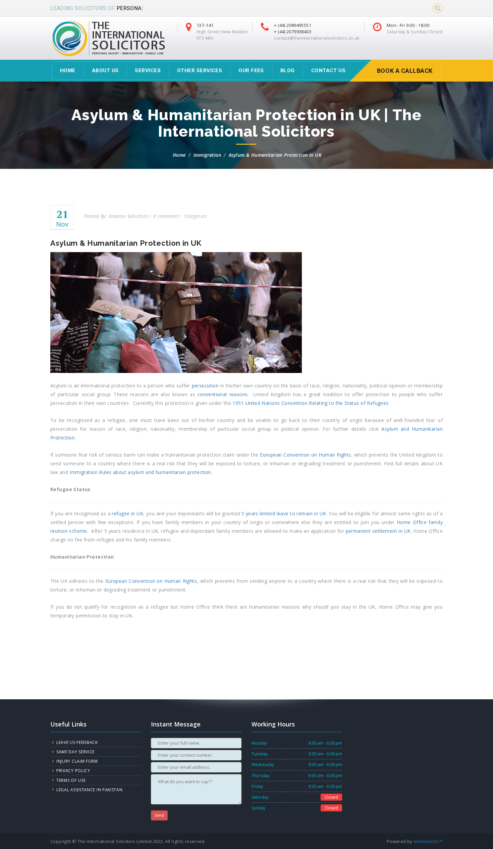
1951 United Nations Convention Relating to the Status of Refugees (310, 403)
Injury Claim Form (77, 761)
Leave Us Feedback (77, 742)
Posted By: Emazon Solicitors (116, 216)
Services (148, 70)
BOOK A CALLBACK (405, 70)
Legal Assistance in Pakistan (89, 790)
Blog (287, 70)
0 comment (165, 216)
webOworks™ (428, 841)
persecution (205, 385)
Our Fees (251, 70)
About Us (105, 70)
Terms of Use (71, 780)
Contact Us (328, 70)
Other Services (199, 70)
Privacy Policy (73, 770)
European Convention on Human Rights (305, 455)
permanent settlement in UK (378, 531)
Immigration (207, 155)
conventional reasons (223, 394)
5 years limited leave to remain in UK (283, 513)
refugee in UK (127, 513)
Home (179, 155)
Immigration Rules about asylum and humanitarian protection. (140, 472)
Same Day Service (75, 752)
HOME (67, 70)
